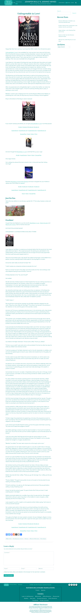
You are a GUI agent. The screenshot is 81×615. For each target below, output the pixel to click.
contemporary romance (18, 538)
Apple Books (15, 130)
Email (23, 568)
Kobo (32, 134)
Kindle (20, 127)
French (37, 590)
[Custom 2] (76, 585)
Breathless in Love (22, 151)
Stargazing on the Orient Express (19, 181)
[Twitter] (72, 585)
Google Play (23, 134)
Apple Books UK (23, 130)
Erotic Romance (53, 598)
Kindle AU (30, 127)
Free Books (35, 600)
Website (41, 568)
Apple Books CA (42, 130)
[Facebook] (69, 585)
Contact (72, 2)
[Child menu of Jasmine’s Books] (67, 2)
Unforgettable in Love (11, 52)
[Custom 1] (74, 585)
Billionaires (38, 596)
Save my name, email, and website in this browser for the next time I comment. (25, 572)
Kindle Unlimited (44, 600)
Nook (28, 134)
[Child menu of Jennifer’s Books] (16, 3)
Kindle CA (36, 127)
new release (43, 538)
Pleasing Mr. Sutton (11, 224)
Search (59, 11)
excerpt (22, 183)
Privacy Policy (13, 584)
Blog (14, 2)
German (43, 590)
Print (36, 134)
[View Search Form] (76, 3)
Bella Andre (8, 538)
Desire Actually (44, 223)
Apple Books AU (32, 130)
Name (6, 568)
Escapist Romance (42, 598)
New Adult (32, 598)
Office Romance (47, 596)
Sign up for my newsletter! (8, 3)
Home (12, 2)
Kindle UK (25, 127)
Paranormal (56, 596)
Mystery (26, 598)
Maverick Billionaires (34, 538)
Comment (7, 552)
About (69, 2)
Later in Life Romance (27, 596)
